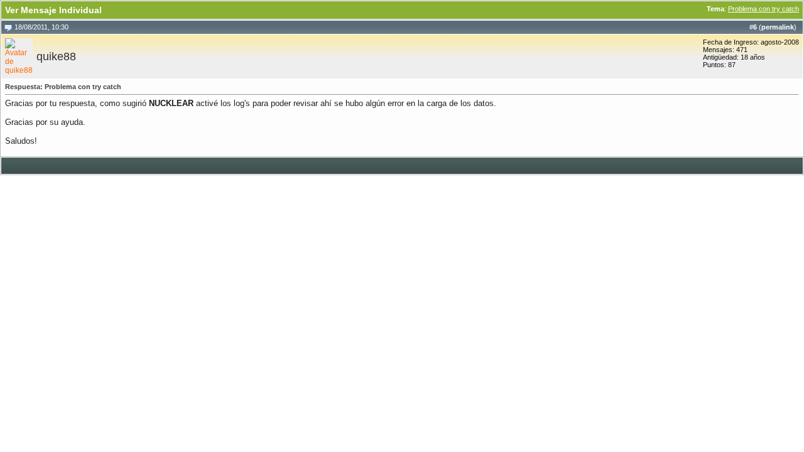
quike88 (56, 56)
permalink (777, 27)
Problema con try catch (763, 9)
